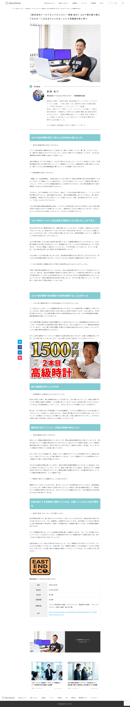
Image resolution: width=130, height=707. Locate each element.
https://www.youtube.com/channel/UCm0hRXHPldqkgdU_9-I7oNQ (73, 612)
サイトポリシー (94, 697)
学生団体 (93, 3)
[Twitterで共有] (20, 342)
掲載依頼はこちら (83, 697)
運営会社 (73, 697)
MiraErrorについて (49, 3)
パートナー (84, 3)
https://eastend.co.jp (56, 614)
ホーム (13, 8)
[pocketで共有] (20, 358)
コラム (101, 3)
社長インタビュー (64, 3)
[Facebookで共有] (20, 347)
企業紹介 (74, 3)
